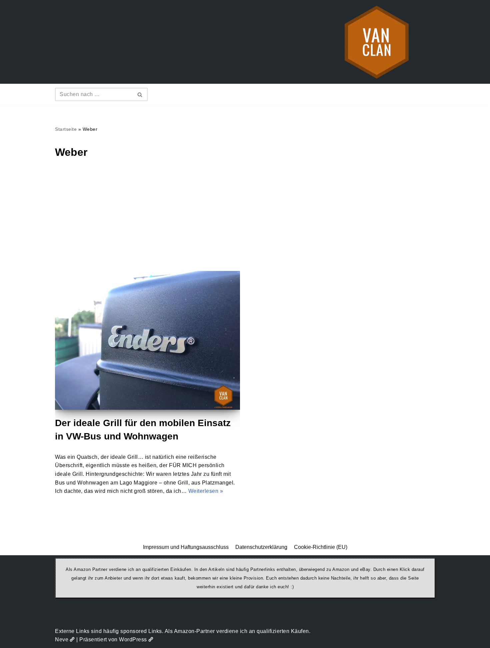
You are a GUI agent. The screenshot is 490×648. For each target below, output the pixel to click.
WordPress (133, 639)
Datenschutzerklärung (261, 547)
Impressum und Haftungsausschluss (186, 547)
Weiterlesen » (205, 491)
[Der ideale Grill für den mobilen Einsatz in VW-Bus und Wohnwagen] (147, 340)
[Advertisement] (245, 221)
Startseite (66, 129)
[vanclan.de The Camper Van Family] (376, 41)
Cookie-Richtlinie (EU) (320, 547)
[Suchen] (140, 94)
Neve (61, 639)
